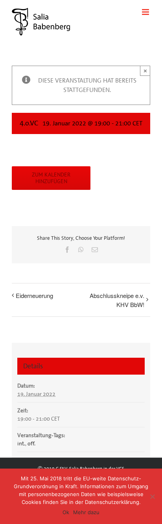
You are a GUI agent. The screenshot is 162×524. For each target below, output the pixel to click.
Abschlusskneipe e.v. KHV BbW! (117, 300)
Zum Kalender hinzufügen (51, 178)
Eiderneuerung (34, 295)
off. (31, 443)
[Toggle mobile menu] (146, 12)
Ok (66, 512)
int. (21, 443)
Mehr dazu (86, 512)
